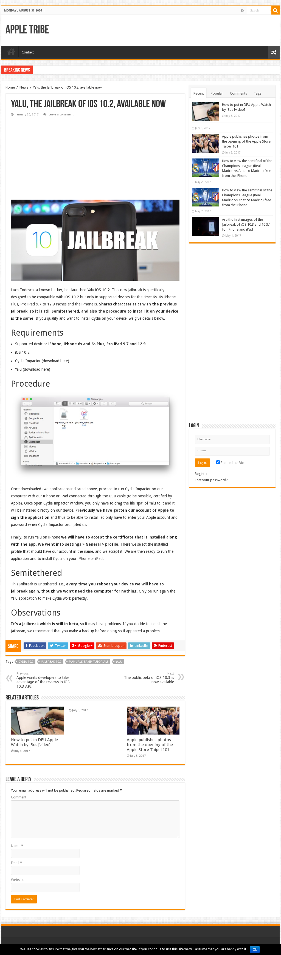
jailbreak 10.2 (51, 662)
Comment (18, 797)
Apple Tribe (27, 30)
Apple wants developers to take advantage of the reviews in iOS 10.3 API (43, 680)
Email (16, 863)
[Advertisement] (52, 155)
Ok (255, 949)
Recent (198, 93)
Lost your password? (211, 480)
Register (201, 474)
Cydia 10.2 (26, 662)
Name (17, 846)
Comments (238, 93)
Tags (258, 93)
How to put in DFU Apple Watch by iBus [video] (34, 742)
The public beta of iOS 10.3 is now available (149, 678)
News (23, 87)
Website (17, 880)
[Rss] (243, 10)
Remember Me (232, 463)
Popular (217, 93)
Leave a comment (61, 114)
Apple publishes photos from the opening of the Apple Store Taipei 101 (150, 744)
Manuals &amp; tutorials (88, 662)
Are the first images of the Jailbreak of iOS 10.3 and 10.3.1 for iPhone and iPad (246, 224)
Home (11, 51)
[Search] (275, 10)
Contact (28, 52)
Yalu (119, 662)
